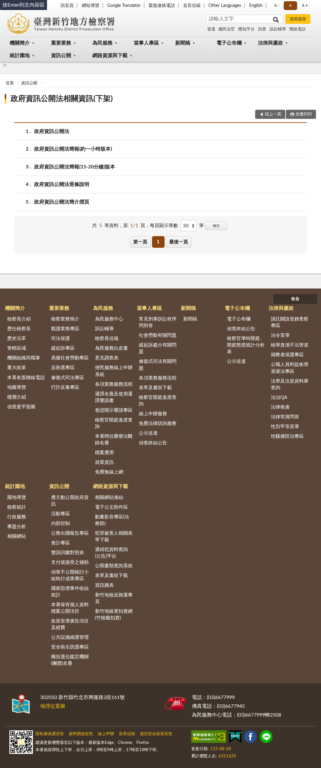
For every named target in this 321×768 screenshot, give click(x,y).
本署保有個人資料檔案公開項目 (70, 608)
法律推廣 (280, 407)
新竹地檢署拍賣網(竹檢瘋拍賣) (114, 614)
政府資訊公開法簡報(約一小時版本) (73, 148)
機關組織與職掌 (23, 358)
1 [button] (158, 242)
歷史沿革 (16, 338)
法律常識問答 (285, 417)
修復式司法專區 (67, 377)
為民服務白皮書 (111, 348)
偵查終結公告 (153, 443)
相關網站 (16, 536)
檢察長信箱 (106, 338)
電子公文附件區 (111, 507)
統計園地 (20, 55)
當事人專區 (146, 42)
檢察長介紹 (19, 319)
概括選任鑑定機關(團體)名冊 (70, 660)
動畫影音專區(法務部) (112, 520)
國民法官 (226, 29)
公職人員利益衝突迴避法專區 (289, 367)
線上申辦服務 (153, 413)
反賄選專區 (63, 367)
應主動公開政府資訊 (70, 500)
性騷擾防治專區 (287, 436)
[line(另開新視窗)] (266, 737)
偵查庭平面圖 (21, 407)
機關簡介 (20, 42)
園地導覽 (16, 497)
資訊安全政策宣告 (156, 734)
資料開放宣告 (81, 734)
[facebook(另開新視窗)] (250, 737)
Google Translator (124, 5)
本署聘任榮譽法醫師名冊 (114, 439)
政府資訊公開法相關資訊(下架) (62, 99)
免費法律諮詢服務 (157, 423)
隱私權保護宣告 (49, 734)
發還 (211, 29)
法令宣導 (280, 335)
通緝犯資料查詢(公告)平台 (111, 553)
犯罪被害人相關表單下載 (114, 536)
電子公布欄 (229, 42)
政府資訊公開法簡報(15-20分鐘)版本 (74, 166)
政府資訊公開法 (51, 131)
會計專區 (60, 543)
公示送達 (148, 433)
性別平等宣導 (285, 426)
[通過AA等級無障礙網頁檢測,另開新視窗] (208, 737)
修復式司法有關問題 (157, 364)
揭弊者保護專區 (287, 354)
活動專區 (60, 513)
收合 (295, 299)
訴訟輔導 (278, 29)
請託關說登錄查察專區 (289, 322)
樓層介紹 (16, 397)
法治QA (279, 397)
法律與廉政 (270, 42)
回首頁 (67, 5)
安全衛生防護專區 (70, 647)
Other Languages (224, 5)
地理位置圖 (52, 706)
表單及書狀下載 (155, 387)
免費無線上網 (109, 472)
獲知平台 (246, 29)
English (256, 5)
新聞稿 (182, 42)
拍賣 (262, 29)
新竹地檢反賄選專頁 (114, 598)
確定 (216, 225)
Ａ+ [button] (304, 5)
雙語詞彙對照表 (67, 552)
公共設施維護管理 (70, 637)
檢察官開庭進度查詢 (114, 423)
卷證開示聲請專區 (114, 410)
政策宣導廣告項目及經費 (70, 624)
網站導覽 (90, 5)
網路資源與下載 (110, 55)
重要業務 (61, 42)
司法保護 (60, 338)
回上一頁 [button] (273, 114)
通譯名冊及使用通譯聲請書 (114, 397)
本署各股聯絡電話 (26, 377)
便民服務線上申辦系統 (114, 371)
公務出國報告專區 (70, 533)
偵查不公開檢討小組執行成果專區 (70, 575)
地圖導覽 (16, 387)
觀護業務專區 (65, 328)
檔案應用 (104, 452)
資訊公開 (61, 55)
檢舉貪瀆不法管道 (289, 345)
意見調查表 (106, 358)
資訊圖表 (104, 585)
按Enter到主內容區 (24, 5)
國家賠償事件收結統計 (70, 591)
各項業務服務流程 (114, 384)
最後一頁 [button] (178, 242)
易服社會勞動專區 (70, 358)
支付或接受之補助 (70, 562)
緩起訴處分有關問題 (157, 348)
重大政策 (16, 367)
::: (4, 65)
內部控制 (60, 523)
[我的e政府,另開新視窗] (235, 737)
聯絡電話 (297, 29)
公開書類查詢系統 (114, 566)
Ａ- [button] (276, 5)
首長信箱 (192, 5)
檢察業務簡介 (65, 319)
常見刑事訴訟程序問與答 (157, 322)
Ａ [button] (290, 5)
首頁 (10, 83)
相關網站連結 (109, 497)
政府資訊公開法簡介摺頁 (61, 201)
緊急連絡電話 (162, 5)
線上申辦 (106, 734)
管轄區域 (16, 348)
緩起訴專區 (63, 348)
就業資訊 (104, 462)
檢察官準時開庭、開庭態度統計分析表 (246, 345)
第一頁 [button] (140, 242)
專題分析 (16, 526)
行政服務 (16, 517)
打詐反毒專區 (65, 387)
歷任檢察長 (19, 328)
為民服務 (102, 42)
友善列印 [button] (304, 114)
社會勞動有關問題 (157, 335)
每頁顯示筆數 (164, 225)
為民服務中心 (109, 319)
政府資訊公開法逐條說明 (61, 184)
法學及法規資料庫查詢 (289, 384)
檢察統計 (16, 507)
